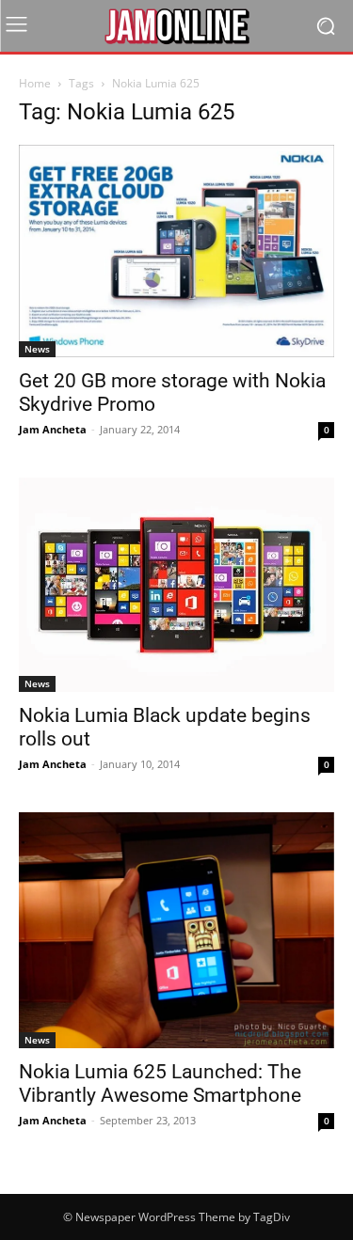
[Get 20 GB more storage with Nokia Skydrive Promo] (176, 251)
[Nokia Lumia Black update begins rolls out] (176, 585)
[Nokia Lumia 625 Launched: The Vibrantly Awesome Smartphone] (176, 929)
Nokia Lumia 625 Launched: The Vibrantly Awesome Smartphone (160, 1083)
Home (35, 83)
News (37, 348)
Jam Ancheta (53, 429)
